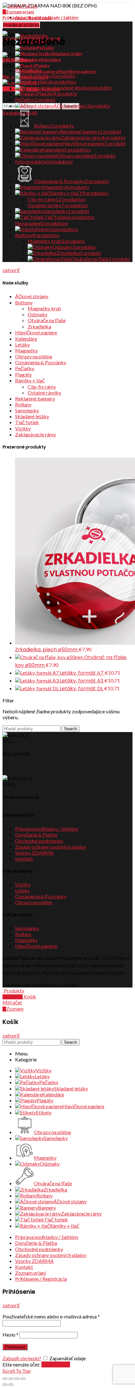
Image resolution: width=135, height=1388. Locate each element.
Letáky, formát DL (82, 688)
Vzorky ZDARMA (34, 853)
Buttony (24, 302)
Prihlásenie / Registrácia (41, 1279)
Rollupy (23, 404)
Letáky (22, 344)
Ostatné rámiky (44, 393)
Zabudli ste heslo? (22, 1358)
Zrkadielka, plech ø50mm (47, 649)
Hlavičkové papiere (36, 332)
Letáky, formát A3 (82, 680)
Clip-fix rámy (42, 387)
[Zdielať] (11, 1379)
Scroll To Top (17, 1371)
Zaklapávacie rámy (35, 434)
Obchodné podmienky (39, 841)
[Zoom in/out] (22, 1379)
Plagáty (23, 374)
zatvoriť (11, 270)
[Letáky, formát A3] (37, 680)
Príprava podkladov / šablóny (46, 829)
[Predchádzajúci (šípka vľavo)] (5, 1385)
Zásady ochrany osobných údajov (50, 847)
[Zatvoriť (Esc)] (5, 1379)
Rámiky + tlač (30, 380)
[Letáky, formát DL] (37, 688)
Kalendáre (26, 339)
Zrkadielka (39, 326)
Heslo (11, 1334)
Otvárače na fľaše (47, 320)
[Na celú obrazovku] (16, 1379)
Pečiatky (24, 368)
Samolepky (27, 410)
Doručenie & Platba (36, 834)
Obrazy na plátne (33, 356)
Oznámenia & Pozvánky (40, 362)
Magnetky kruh (44, 308)
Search (70, 728)
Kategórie (13, 59)
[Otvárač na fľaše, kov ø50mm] (49, 657)
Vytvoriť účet (55, 1364)
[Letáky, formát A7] (37, 673)
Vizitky (23, 428)
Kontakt (24, 858)
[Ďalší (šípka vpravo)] (11, 1385)
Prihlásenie (15, 1347)
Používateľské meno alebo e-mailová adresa (51, 1316)
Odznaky (37, 314)
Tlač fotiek (27, 422)
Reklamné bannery (35, 398)
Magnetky (26, 350)
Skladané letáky (32, 416)
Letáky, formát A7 (82, 673)
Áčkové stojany (31, 296)
